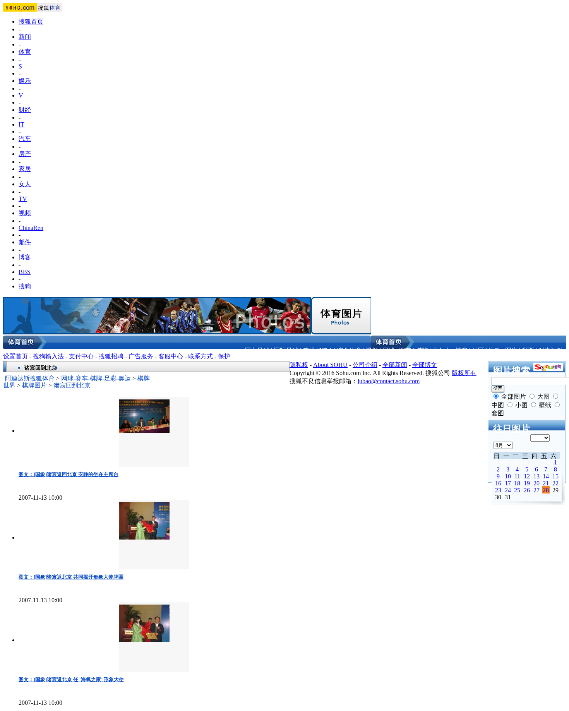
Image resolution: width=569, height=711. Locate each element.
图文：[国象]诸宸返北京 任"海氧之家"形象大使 (71, 679)
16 (498, 483)
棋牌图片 (34, 385)
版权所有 (464, 373)
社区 (478, 350)
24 (508, 490)
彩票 (528, 350)
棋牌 (422, 350)
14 (546, 476)
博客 (25, 257)
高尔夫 (441, 350)
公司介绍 (365, 364)
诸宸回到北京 (72, 385)
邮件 (25, 242)
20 (536, 483)
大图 (543, 396)
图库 (511, 350)
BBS (25, 272)
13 (536, 476)
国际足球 (286, 350)
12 (527, 476)
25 (517, 490)
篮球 (309, 350)
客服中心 (170, 356)
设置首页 (15, 356)
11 (517, 476)
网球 (388, 350)
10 (508, 476)
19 (527, 483)
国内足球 (257, 350)
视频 (25, 213)
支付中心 (81, 356)
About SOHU (330, 364)
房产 (25, 154)
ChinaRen (31, 227)
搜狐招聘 (111, 356)
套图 (498, 413)
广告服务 (141, 356)
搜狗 (25, 286)
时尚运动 (550, 350)
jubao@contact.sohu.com (389, 381)
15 (555, 476)
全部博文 (424, 364)
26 (527, 490)
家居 (25, 169)
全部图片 (513, 396)
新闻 (25, 36)
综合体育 (349, 350)
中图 (498, 405)
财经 (25, 109)
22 (555, 483)
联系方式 (200, 356)
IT (21, 124)
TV (23, 198)
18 (517, 483)
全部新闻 (394, 364)
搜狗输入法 (48, 356)
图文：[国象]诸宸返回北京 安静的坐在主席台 (68, 474)
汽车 (25, 138)
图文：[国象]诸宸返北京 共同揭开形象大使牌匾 (71, 577)
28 (546, 490)
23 (498, 490)
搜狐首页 (31, 21)
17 (508, 483)
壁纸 (545, 405)
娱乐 (25, 80)
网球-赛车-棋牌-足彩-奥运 (96, 378)
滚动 (494, 350)
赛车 (405, 350)
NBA (325, 350)
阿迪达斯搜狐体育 (30, 378)
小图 (521, 405)
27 (536, 490)
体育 (25, 51)
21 (546, 483)
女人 (25, 184)
